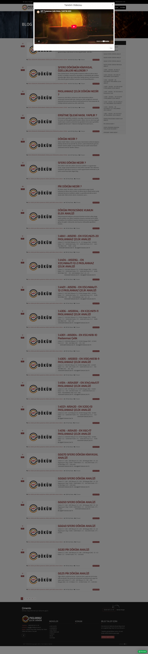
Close (111, 48)
